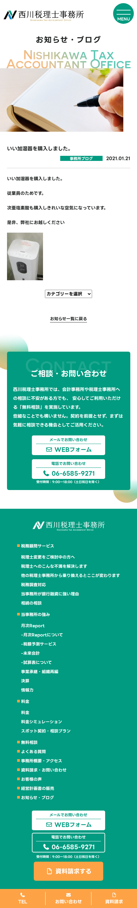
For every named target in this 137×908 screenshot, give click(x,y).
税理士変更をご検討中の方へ (48, 557)
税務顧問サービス (37, 546)
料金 (25, 701)
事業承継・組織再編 (39, 671)
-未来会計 (30, 653)
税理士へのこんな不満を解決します (54, 566)
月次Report (33, 625)
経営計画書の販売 (37, 788)
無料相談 (29, 742)
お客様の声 (31, 779)
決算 (25, 681)
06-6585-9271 (72, 469)
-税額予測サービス (38, 644)
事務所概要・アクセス (41, 761)
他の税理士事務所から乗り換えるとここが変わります (70, 575)
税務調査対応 (33, 584)
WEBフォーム (70, 445)
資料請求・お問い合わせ (44, 770)
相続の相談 (31, 603)
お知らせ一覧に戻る (68, 318)
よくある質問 (33, 751)
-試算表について (36, 662)
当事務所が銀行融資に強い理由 (50, 594)
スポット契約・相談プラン (46, 731)
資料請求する (72, 871)
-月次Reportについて (42, 635)
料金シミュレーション (41, 722)
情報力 (27, 690)
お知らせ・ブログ (37, 797)
